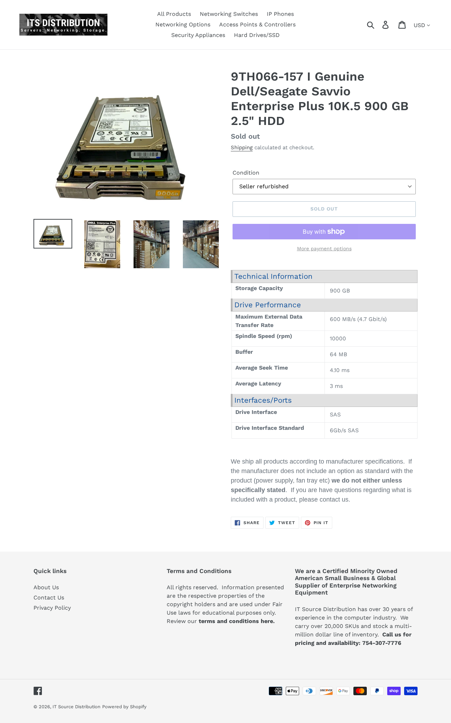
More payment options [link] (324, 248)
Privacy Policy (52, 607)
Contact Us (48, 597)
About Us (46, 587)
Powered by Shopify (124, 706)
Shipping (242, 147)
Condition (246, 172)
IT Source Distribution (76, 706)
